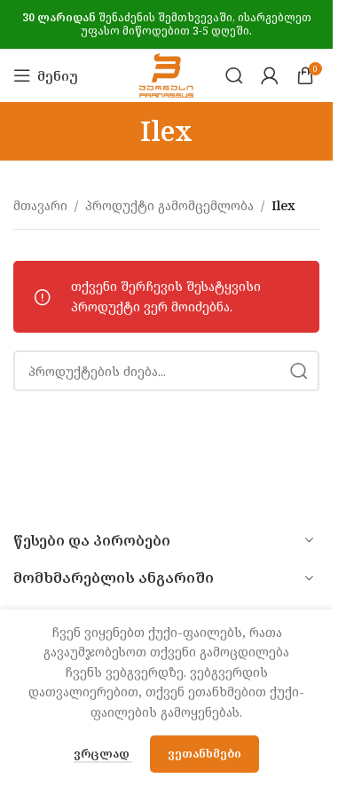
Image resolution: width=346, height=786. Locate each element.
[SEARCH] (299, 370)
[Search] (234, 75)
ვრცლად (103, 753)
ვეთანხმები (204, 753)
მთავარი (40, 205)
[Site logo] (166, 74)
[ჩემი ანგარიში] (269, 75)
